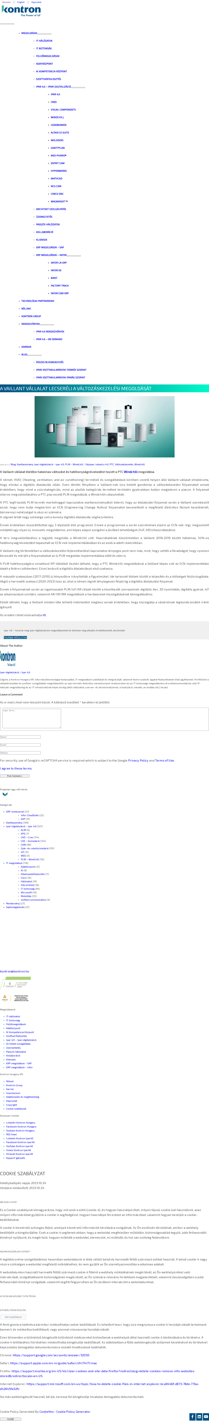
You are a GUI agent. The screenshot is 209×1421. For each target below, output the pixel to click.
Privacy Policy (138, 760)
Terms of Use (164, 760)
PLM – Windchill (30, 859)
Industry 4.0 (101, 464)
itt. (44, 615)
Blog (13, 464)
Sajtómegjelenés (15, 907)
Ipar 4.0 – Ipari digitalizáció (21, 1039)
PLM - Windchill (74, 464)
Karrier (10, 1089)
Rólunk (10, 1081)
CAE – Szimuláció (30, 840)
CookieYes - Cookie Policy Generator (64, 1411)
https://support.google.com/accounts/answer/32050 (51, 1355)
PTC (112, 464)
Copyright (11, 1104)
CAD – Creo (27, 837)
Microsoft (26, 892)
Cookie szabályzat (16, 1108)
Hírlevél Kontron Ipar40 (19, 1153)
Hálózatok (26, 881)
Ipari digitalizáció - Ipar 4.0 (49, 464)
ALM (23, 829)
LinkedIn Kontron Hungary (20, 1122)
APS (23, 833)
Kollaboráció (13, 1055)
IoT (22, 851)
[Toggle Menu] (78, 87)
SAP (23, 818)
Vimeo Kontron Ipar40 (18, 1150)
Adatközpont (28, 866)
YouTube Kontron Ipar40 (19, 1146)
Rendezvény (13, 903)
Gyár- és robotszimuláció (35, 848)
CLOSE (10, 1419)
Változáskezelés (124, 464)
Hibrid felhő (27, 885)
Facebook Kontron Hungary (21, 1126)
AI (22, 870)
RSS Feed (11, 1134)
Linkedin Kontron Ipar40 (19, 1138)
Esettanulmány (25, 464)
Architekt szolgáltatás (18, 1043)
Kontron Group (14, 1085)
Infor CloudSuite (30, 815)
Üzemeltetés (13, 1047)
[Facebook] (192, 1417)
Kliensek (11, 1059)
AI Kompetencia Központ (20, 1032)
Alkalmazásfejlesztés (33, 873)
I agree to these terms (16, 768)
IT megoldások (14, 862)
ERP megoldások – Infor (19, 1067)
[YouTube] (206, 1417)
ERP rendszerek (15, 811)
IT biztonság (28, 888)
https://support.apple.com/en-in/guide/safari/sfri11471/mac (53, 1363)
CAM (23, 844)
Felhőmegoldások (16, 1024)
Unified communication (33, 899)
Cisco (24, 877)
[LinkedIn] (199, 1417)
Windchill (139, 464)
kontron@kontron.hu (14, 971)
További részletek (15, 637)
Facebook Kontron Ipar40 (20, 1142)
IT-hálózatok (13, 1016)
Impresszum (13, 1092)
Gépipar (90, 464)
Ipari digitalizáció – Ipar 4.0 (21, 826)
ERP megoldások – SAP (19, 1063)
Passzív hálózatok (16, 1051)
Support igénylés (15, 1157)
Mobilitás (26, 896)
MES (23, 855)
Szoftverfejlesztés (16, 1035)
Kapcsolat (11, 1100)
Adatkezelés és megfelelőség (22, 1096)
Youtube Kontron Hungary (20, 1130)
